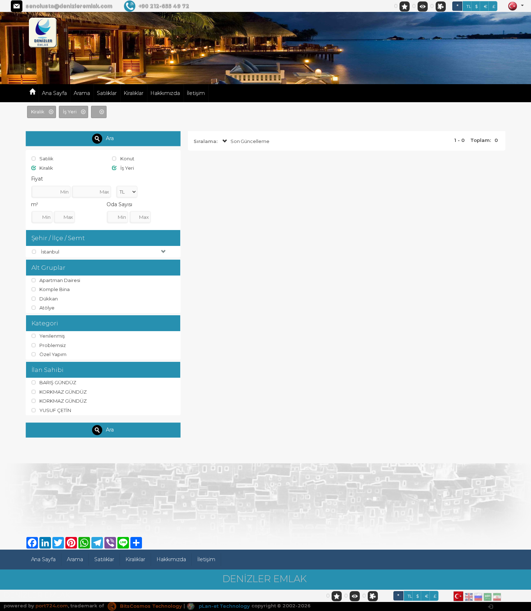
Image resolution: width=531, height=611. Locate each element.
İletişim (196, 93)
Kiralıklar (133, 93)
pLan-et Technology (223, 606)
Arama (82, 93)
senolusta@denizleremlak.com (68, 6)
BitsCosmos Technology (150, 606)
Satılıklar (107, 93)
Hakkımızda (165, 93)
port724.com (51, 606)
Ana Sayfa (54, 93)
